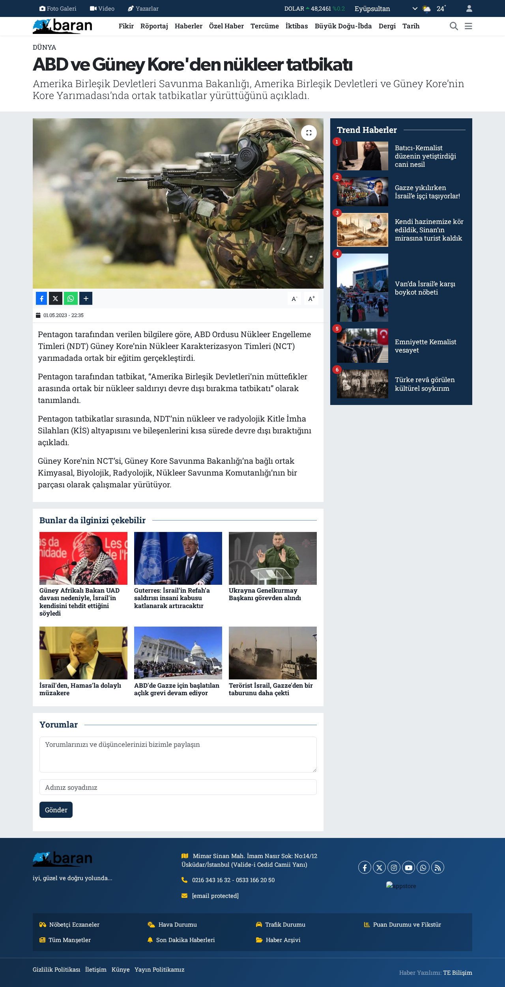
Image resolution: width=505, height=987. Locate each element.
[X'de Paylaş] (55, 298)
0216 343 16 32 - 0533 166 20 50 (233, 880)
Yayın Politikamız (159, 969)
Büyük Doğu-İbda (343, 25)
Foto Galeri (62, 8)
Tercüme (265, 25)
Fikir (126, 25)
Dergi (387, 25)
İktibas (297, 25)
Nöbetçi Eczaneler (74, 924)
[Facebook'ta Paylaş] (41, 298)
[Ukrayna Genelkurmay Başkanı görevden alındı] (273, 557)
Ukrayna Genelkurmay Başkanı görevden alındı (265, 594)
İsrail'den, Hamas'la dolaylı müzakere (80, 689)
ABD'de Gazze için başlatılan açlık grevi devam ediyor (176, 689)
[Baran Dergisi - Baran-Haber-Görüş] (62, 25)
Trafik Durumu (285, 924)
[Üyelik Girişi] (466, 8)
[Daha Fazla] (85, 298)
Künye (121, 969)
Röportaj (154, 25)
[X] (379, 867)
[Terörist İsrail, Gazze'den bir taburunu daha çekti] (273, 652)
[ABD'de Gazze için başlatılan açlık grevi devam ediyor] (178, 652)
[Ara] (454, 26)
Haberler (188, 25)
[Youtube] (408, 867)
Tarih (411, 25)
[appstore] (401, 885)
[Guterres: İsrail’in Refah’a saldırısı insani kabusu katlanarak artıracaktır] (178, 557)
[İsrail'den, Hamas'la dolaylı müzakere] (83, 652)
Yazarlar (147, 8)
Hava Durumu (178, 924)
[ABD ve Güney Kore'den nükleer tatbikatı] (178, 203)
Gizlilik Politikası (56, 969)
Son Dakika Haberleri (185, 940)
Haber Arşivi (283, 940)
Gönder (56, 809)
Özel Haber (226, 25)
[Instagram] (393, 867)
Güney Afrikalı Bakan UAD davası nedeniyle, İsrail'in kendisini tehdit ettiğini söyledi (79, 601)
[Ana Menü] (468, 26)
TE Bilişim (457, 972)
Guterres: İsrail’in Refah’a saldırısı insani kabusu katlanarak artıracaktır (172, 597)
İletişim (96, 969)
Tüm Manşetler (70, 940)
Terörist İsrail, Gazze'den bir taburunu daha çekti (271, 689)
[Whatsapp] (423, 867)
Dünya (44, 47)
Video (106, 8)
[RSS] (437, 867)
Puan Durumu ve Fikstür (407, 924)
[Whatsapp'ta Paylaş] (71, 298)
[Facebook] (364, 867)
